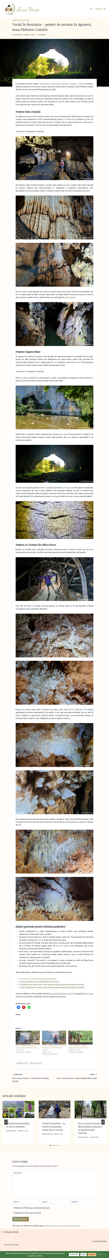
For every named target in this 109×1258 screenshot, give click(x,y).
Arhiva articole (100, 1241)
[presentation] (18, 1109)
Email (45, 1202)
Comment (18, 1173)
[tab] (50, 1145)
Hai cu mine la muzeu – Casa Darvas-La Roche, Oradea (30, 1078)
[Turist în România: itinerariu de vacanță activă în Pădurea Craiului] (28, 1038)
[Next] (103, 1122)
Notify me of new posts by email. (27, 1213)
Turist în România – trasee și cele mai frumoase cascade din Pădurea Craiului (54, 1048)
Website (74, 1202)
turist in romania (35, 1063)
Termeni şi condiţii (11, 1245)
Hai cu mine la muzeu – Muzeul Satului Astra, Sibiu (77, 1076)
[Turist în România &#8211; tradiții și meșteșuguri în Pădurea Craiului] (80, 1038)
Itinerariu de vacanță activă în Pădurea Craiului (37, 979)
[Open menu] (91, 8)
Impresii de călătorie (20, 20)
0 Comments (41, 35)
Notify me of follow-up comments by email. (31, 1208)
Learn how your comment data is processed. (62, 1226)
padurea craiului (22, 1063)
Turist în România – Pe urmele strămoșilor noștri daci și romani (53, 1126)
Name (16, 1202)
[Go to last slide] (6, 1122)
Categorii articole (11, 1232)
